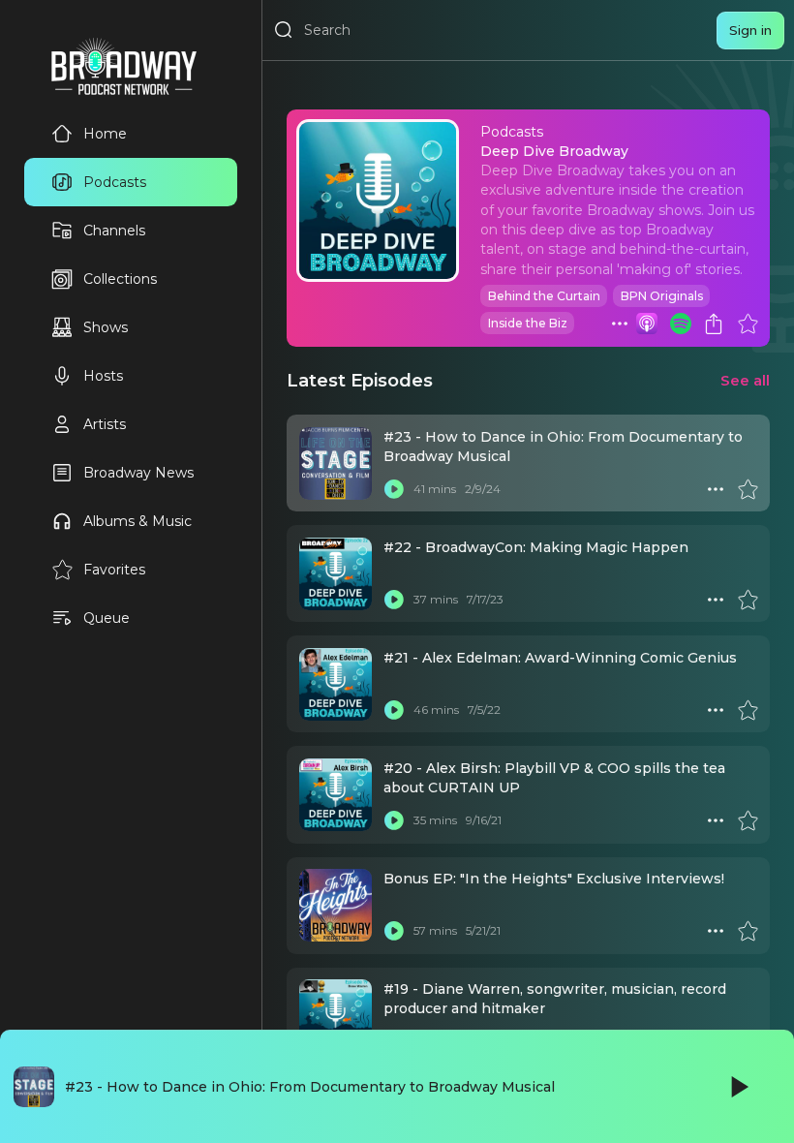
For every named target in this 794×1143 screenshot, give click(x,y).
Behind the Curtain (544, 296)
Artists (104, 424)
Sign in (750, 30)
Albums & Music (137, 521)
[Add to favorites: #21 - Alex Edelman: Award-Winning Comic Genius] (747, 710)
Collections (120, 279)
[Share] (713, 323)
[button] (619, 323)
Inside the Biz (527, 323)
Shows (105, 327)
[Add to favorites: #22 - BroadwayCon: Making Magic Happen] (747, 599)
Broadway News (138, 472)
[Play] (737, 1086)
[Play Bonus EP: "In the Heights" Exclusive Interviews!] (394, 931)
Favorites (114, 569)
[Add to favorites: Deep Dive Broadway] (747, 323)
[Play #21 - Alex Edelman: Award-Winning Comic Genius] (394, 710)
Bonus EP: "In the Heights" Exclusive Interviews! (553, 878)
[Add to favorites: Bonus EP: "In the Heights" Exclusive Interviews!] (747, 931)
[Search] (283, 30)
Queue (106, 618)
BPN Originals (662, 296)
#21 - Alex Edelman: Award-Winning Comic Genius (560, 657)
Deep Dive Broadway (554, 151)
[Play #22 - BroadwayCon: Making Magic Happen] (394, 599)
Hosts (103, 376)
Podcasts (114, 182)
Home (105, 133)
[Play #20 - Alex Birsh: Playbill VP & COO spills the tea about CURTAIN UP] (394, 820)
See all (745, 380)
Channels (114, 230)
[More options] (619, 323)
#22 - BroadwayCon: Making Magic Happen (535, 547)
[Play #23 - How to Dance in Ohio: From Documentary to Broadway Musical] (394, 489)
